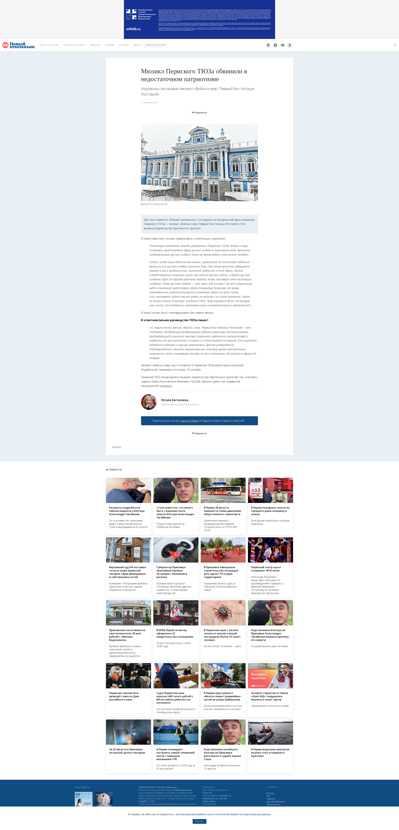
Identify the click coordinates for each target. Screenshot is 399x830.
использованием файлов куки (194, 814)
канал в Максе (190, 420)
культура (116, 447)
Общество (95, 45)
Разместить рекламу (155, 45)
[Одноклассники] (290, 45)
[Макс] (275, 45)
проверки (165, 386)
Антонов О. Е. (226, 795)
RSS (268, 796)
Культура (109, 45)
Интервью (124, 45)
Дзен (269, 801)
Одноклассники (273, 804)
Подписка (271, 798)
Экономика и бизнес (74, 45)
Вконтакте (280, 801)
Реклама (270, 793)
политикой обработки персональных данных (243, 814)
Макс (273, 801)
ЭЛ (147, 801)
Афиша (137, 45)
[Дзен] (268, 45)
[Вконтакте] (282, 45)
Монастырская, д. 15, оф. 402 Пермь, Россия (215, 800)
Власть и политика (49, 45)
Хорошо (199, 821)
